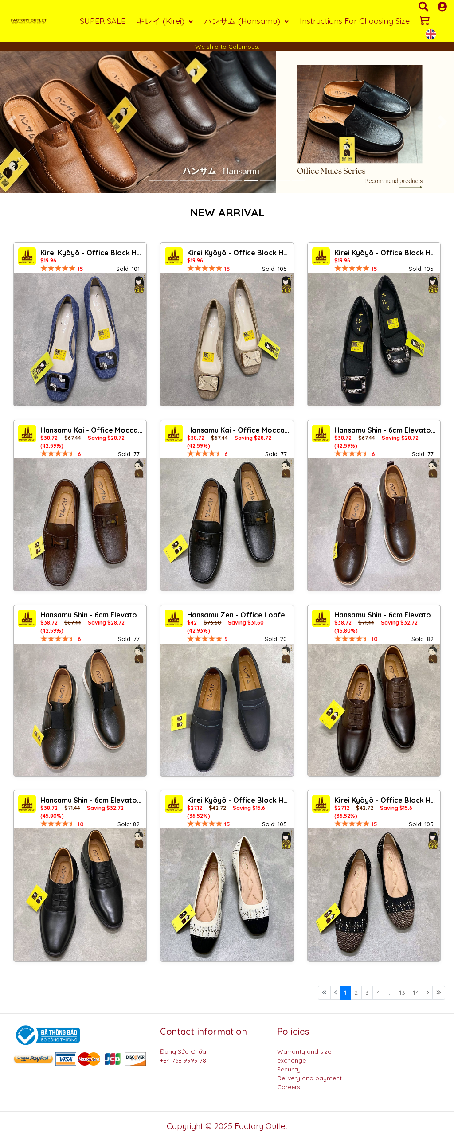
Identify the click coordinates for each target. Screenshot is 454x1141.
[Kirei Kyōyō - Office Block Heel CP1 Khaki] (226, 339)
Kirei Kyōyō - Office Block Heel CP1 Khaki (239, 252)
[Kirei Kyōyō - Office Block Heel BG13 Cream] (226, 894)
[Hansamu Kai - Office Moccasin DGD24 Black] (226, 524)
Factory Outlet (261, 1126)
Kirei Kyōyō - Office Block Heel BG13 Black (386, 800)
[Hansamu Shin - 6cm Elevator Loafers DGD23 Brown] (374, 710)
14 (416, 992)
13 (402, 992)
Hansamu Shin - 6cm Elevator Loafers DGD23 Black (92, 800)
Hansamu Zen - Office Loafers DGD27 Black (239, 614)
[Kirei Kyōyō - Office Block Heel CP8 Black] (374, 339)
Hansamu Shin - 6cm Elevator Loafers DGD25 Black (92, 614)
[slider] (58, 268)
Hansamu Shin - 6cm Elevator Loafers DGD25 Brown (386, 430)
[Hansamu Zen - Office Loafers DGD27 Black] (226, 710)
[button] (11, 122)
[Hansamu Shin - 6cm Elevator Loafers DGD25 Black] (80, 710)
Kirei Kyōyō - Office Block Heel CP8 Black (386, 252)
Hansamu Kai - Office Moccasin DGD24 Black (239, 430)
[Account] (442, 6)
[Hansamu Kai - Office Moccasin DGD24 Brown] (80, 524)
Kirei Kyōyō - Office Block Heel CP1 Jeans (92, 252)
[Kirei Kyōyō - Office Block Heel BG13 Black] (374, 894)
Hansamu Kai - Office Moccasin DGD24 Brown (92, 430)
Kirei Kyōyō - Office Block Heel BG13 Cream (239, 800)
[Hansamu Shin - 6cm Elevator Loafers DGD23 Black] (80, 894)
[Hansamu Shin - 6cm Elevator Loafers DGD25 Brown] (374, 524)
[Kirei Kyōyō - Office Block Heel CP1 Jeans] (80, 339)
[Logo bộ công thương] (46, 1035)
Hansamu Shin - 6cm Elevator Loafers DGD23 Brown (386, 614)
